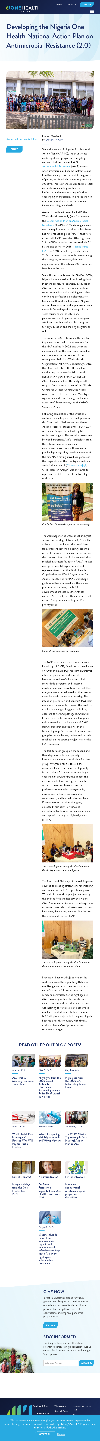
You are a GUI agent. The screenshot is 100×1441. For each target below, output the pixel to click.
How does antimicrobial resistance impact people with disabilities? (75, 1190)
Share (14, 149)
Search (59, 4)
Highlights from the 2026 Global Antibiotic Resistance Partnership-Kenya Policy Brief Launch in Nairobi (50, 1087)
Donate (87, 4)
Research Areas (61, 1411)
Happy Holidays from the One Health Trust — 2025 (21, 1189)
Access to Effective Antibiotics (22, 139)
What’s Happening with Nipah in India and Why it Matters (50, 1137)
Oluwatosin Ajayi (54, 140)
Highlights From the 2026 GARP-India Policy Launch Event (76, 1082)
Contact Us (71, 4)
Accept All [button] (45, 1434)
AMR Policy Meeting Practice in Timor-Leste (23, 1081)
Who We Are (60, 1406)
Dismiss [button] (61, 1434)
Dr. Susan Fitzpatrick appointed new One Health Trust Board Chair (50, 1190)
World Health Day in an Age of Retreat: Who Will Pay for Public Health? (22, 1140)
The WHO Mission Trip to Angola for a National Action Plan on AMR (76, 1139)
